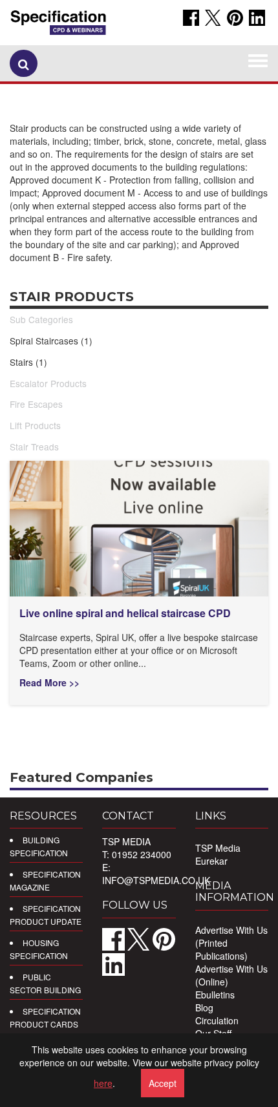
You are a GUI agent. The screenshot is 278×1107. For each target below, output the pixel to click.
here (103, 1083)
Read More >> (49, 682)
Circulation (217, 1020)
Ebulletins (215, 994)
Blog (204, 1007)
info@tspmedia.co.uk (156, 880)
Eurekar (211, 860)
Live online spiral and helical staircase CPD (125, 613)
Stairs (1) (28, 361)
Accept (162, 1083)
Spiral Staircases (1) (51, 340)
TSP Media (218, 847)
